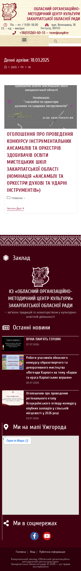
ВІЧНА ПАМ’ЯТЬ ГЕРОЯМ (43, 339)
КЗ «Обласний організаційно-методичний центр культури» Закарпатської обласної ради (40, 298)
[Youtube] (47, 536)
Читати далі (15, 208)
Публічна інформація (52, 552)
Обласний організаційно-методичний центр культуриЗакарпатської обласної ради (53, 13)
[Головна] (5, 67)
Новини (17, 198)
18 (29, 67)
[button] (24, 39)
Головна (21, 552)
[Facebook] (34, 536)
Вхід (32, 552)
